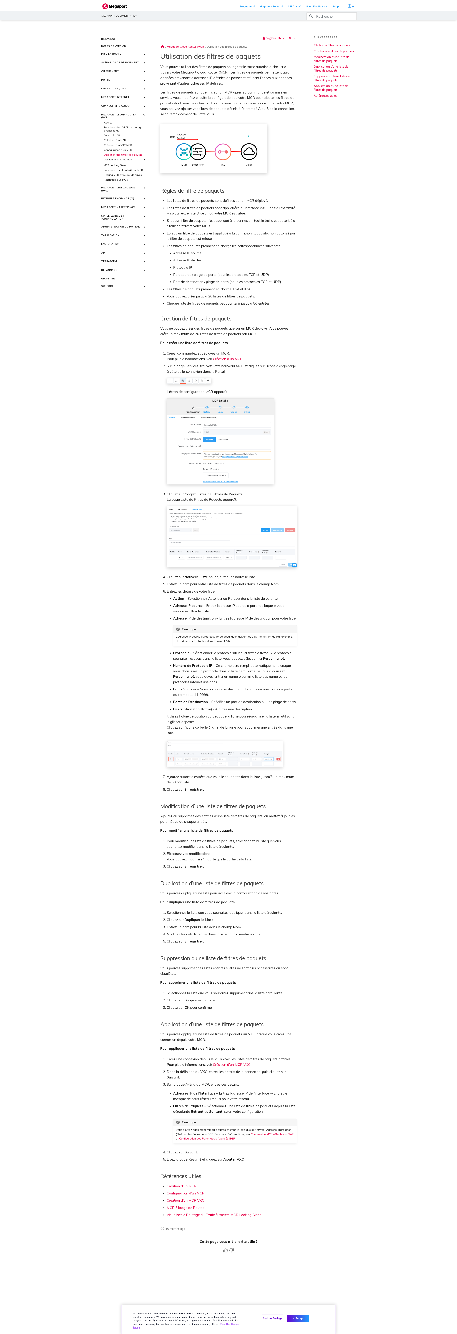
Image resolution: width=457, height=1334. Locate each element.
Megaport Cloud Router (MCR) (186, 46)
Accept (299, 1318)
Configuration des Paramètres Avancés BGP (207, 1138)
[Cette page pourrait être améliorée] (231, 1250)
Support (337, 6)
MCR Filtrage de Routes (185, 1208)
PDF (294, 38)
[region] (228, 1319)
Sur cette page (325, 37)
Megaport (246, 6)
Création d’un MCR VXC (231, 1064)
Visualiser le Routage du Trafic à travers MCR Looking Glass (214, 1215)
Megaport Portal (270, 6)
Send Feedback (315, 6)
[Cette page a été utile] (225, 1250)
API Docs (293, 6)
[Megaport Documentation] (115, 6)
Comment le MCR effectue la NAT (272, 1134)
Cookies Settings (272, 1318)
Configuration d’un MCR (186, 1193)
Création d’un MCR (228, 359)
